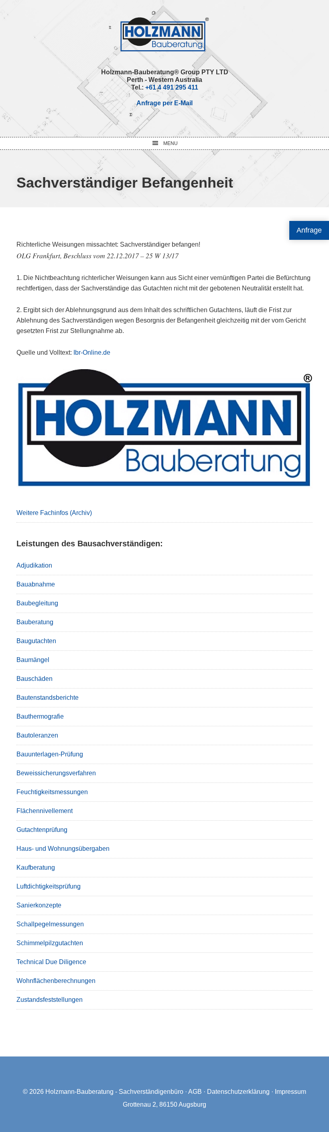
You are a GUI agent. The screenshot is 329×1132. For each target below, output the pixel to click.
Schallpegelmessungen (50, 924)
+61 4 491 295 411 (171, 87)
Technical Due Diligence (51, 961)
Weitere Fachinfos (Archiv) (54, 512)
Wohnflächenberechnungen (55, 980)
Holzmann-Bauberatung (164, 34)
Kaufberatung (35, 867)
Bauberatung (34, 622)
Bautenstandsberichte (47, 697)
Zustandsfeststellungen (49, 999)
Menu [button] (170, 143)
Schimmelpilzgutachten (49, 943)
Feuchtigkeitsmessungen (52, 792)
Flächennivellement (44, 810)
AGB (195, 1091)
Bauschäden (34, 678)
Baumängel (32, 659)
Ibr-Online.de (91, 352)
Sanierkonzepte (38, 905)
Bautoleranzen (37, 735)
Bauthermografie (40, 716)
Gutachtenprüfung (41, 829)
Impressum (290, 1091)
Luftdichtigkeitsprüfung (48, 886)
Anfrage (309, 230)
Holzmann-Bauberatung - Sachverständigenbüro (114, 1091)
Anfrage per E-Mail (164, 103)
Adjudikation (34, 565)
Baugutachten (36, 641)
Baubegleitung (37, 603)
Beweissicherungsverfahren (56, 773)
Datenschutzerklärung (238, 1091)
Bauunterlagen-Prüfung (49, 754)
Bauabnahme (35, 584)
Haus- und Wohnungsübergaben (63, 848)
